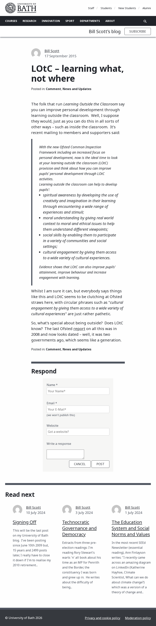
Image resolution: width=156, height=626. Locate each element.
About (110, 21)
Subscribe (137, 31)
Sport (69, 21)
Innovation (51, 21)
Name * (52, 385)
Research (29, 21)
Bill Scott (52, 51)
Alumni (146, 8)
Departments (90, 21)
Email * (52, 403)
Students (106, 8)
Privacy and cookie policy (102, 618)
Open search (145, 21)
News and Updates (77, 89)
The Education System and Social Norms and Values (131, 528)
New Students (127, 8)
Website (52, 425)
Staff (91, 8)
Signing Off (24, 522)
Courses (11, 21)
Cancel (80, 464)
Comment (53, 89)
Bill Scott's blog (105, 31)
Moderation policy (138, 618)
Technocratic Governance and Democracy (79, 528)
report (79, 328)
